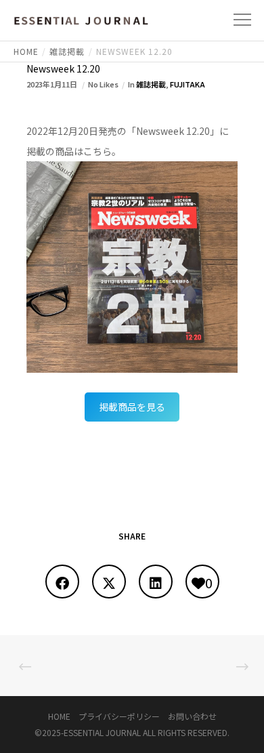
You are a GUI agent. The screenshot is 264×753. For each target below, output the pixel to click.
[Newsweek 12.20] (62, 581)
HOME (59, 716)
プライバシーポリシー (119, 716)
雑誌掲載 (151, 84)
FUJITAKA (187, 84)
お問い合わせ (192, 716)
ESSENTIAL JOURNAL (102, 732)
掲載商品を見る (132, 407)
